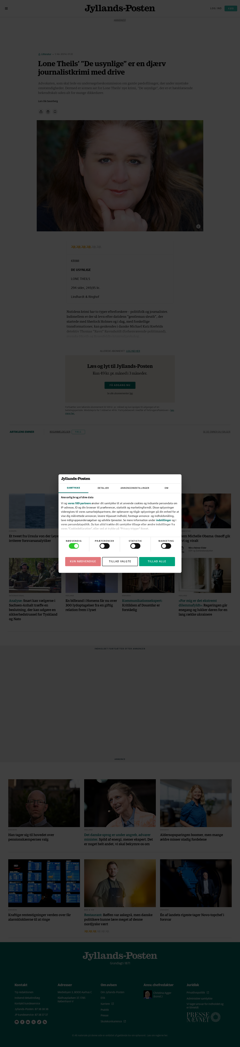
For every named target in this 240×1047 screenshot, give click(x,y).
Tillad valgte (120, 561)
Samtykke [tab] (73, 488)
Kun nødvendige (83, 561)
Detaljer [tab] (103, 488)
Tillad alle (157, 561)
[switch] (105, 546)
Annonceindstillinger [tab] (135, 488)
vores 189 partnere (79, 503)
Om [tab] (166, 488)
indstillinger (163, 520)
